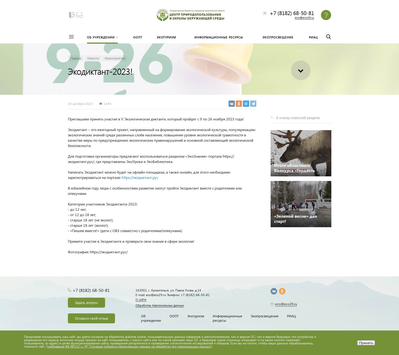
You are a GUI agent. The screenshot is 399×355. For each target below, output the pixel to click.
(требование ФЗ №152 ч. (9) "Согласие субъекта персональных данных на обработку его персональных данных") (129, 346)
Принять (366, 342)
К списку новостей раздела (298, 117)
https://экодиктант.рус (140, 177)
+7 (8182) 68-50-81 (292, 12)
